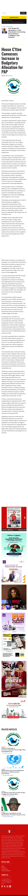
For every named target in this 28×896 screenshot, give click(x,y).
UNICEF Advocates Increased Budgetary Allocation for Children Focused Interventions (12, 772)
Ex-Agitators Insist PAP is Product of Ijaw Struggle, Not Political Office (13, 793)
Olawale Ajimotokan (10, 795)
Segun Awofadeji (10, 775)
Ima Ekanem (9, 753)
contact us (8, 882)
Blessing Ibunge (10, 816)
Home (2, 866)
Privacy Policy (4, 869)
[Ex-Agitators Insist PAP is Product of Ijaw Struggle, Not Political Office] (14, 783)
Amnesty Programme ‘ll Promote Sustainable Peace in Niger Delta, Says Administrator (13, 749)
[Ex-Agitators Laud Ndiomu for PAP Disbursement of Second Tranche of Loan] (14, 804)
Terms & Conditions (5, 870)
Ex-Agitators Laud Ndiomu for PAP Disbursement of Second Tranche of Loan (13, 813)
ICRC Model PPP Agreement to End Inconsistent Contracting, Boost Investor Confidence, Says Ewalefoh (17, 32)
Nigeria (3, 75)
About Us (3, 867)
